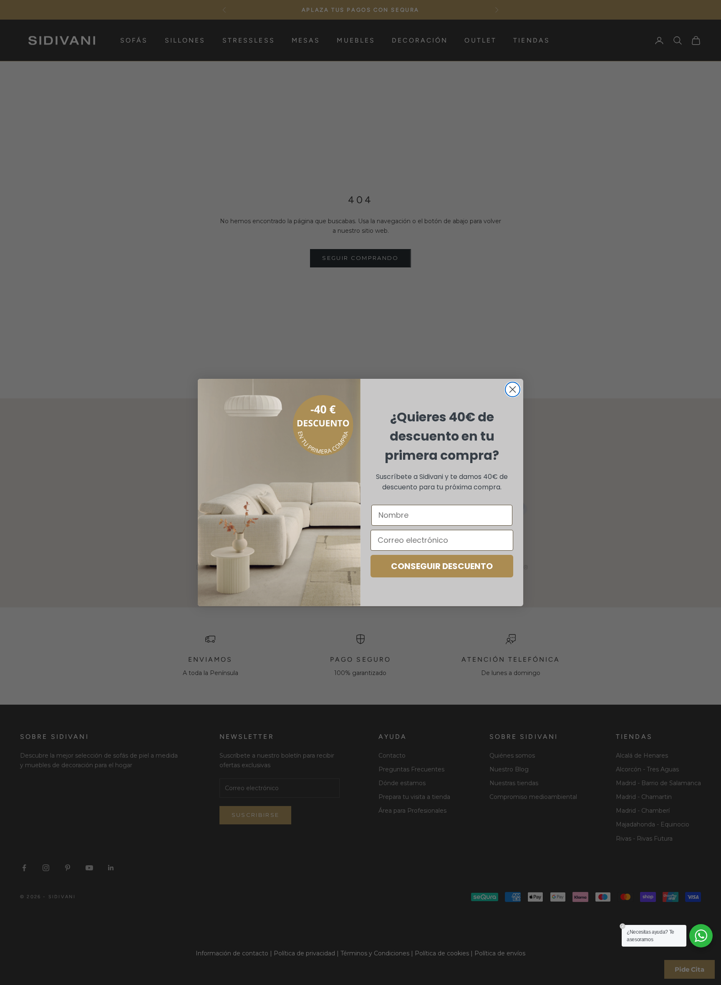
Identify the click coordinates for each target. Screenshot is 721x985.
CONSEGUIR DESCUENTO (442, 566)
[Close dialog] (512, 389)
